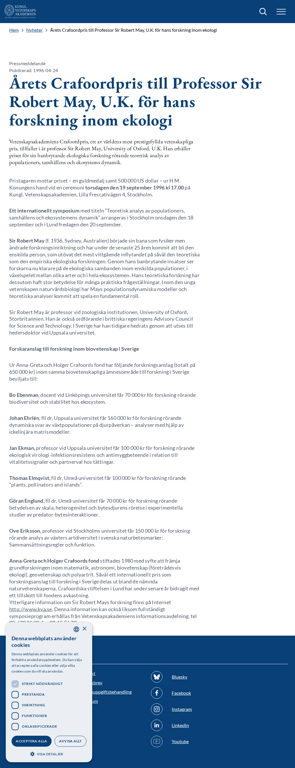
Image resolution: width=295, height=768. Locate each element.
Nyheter (34, 30)
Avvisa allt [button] (70, 741)
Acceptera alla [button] (31, 741)
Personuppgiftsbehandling (105, 691)
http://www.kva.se (30, 609)
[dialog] (49, 692)
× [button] (84, 629)
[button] (49, 753)
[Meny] (281, 11)
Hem (14, 30)
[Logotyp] (20, 11)
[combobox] (76, 629)
